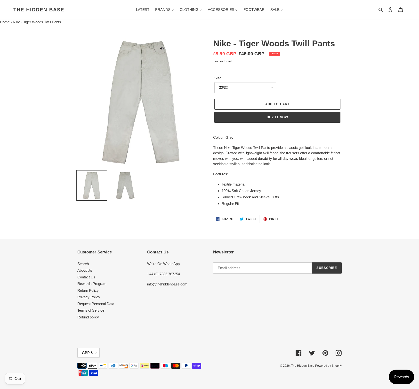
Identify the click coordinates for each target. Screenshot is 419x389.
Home (5, 22)
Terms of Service (90, 310)
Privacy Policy (88, 297)
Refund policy (88, 317)
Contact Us (86, 277)
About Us (84, 270)
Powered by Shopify (328, 365)
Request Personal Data (95, 304)
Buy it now (277, 117)
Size (217, 78)
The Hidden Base (38, 9)
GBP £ (87, 353)
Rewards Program (91, 284)
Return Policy (88, 290)
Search (83, 264)
